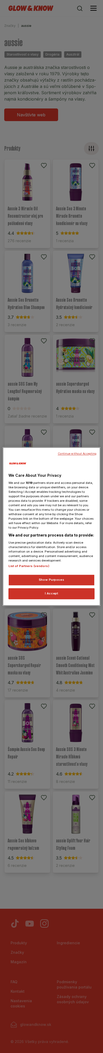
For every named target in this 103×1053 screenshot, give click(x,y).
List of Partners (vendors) (28, 566)
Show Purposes (51, 580)
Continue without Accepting (77, 453)
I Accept (51, 593)
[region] (52, 526)
